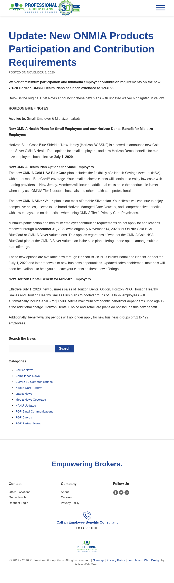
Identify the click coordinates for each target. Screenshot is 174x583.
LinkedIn (126, 492)
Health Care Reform (28, 387)
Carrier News (24, 370)
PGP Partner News (28, 423)
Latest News (23, 393)
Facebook (115, 492)
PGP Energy (23, 417)
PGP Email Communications (34, 411)
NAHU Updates (25, 405)
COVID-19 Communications (34, 381)
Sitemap (98, 560)
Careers (66, 497)
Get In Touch (17, 497)
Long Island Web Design (144, 560)
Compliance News (27, 375)
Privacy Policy (70, 502)
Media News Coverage (30, 399)
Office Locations (19, 492)
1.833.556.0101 (87, 528)
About (65, 492)
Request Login (18, 502)
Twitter (121, 492)
